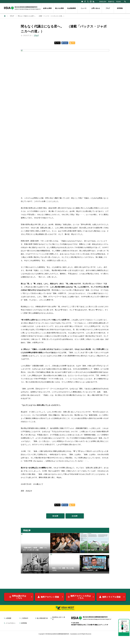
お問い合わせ (95, 8)
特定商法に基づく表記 (58, 618)
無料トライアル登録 (111, 597)
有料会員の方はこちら (19, 597)
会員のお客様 (47, 8)
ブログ (108, 8)
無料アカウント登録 (50, 597)
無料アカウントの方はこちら (80, 597)
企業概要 (8, 618)
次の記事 (74, 516)
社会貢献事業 (71, 8)
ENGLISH (102, 1)
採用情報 (120, 8)
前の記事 (55, 516)
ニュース (83, 8)
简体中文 (111, 1)
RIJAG (118, 1)
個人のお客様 (59, 8)
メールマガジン (11, 623)
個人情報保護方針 (42, 618)
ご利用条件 (24, 618)
